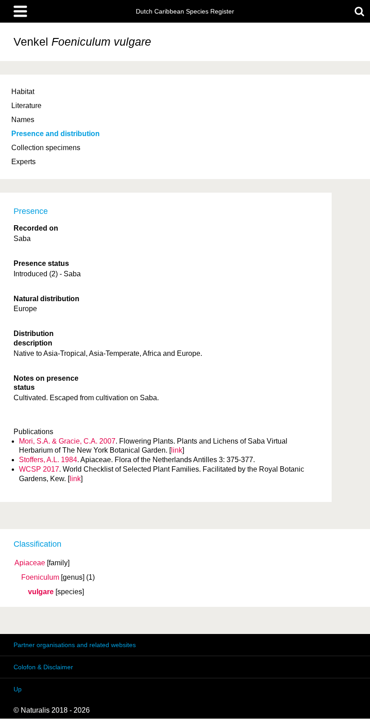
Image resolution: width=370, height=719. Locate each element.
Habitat (22, 91)
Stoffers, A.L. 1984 (48, 460)
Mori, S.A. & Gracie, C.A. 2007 (67, 441)
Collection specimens (45, 147)
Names (22, 119)
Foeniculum (40, 577)
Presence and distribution (55, 133)
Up (18, 689)
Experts (23, 162)
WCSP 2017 (39, 469)
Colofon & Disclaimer (43, 667)
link (176, 450)
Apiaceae (29, 563)
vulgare (41, 592)
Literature (26, 105)
